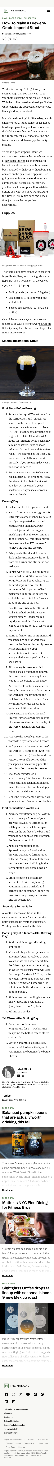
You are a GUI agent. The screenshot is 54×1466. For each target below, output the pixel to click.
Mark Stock (9, 34)
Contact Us (8, 1417)
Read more (7, 1190)
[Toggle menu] (48, 11)
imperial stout (23, 111)
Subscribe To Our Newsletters (16, 1409)
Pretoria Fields (8, 82)
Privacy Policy (43, 1443)
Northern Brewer (15, 160)
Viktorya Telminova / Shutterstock (16, 402)
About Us (8, 1413)
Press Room (10, 1447)
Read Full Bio (19, 1087)
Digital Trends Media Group (14, 1439)
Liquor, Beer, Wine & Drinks (14, 1100)
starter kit (45, 323)
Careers (31, 1439)
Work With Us (43, 1439)
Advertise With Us (11, 1429)
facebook (18, 1076)
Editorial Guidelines (12, 1421)
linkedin (23, 1076)
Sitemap (21, 1447)
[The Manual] (15, 11)
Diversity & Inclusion (13, 1443)
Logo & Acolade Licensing (14, 1425)
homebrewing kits (20, 118)
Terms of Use (29, 1443)
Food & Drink (8, 1108)
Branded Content (10, 1433)
